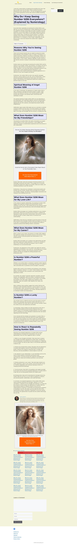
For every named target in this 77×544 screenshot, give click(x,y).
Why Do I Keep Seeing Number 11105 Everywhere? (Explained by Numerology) (18, 465)
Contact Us (16, 531)
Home (30, 2)
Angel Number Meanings (37, 2)
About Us (16, 533)
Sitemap (15, 535)
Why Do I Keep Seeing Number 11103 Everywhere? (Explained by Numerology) (41, 473)
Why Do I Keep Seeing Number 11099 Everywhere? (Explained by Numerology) (41, 488)
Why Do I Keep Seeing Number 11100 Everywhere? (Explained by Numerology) (18, 488)
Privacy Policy (17, 538)
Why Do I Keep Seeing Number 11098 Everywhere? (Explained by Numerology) (29, 488)
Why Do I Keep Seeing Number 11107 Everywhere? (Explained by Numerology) (18, 473)
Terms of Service (17, 537)
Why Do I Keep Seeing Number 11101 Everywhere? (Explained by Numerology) (41, 480)
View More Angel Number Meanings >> (30, 452)
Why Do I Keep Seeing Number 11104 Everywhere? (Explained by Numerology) (18, 480)
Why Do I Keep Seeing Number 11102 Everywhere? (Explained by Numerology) (29, 473)
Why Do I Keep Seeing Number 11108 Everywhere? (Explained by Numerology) (41, 465)
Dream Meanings (47, 2)
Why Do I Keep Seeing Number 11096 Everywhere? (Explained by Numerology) (29, 480)
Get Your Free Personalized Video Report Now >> (30, 175)
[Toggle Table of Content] (25, 43)
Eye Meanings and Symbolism (57, 2)
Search (52, 8)
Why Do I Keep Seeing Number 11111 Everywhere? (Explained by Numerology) (29, 457)
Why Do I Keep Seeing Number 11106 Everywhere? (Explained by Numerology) (29, 465)
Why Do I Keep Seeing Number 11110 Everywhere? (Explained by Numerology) (18, 457)
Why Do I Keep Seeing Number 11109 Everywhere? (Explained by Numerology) (41, 457)
